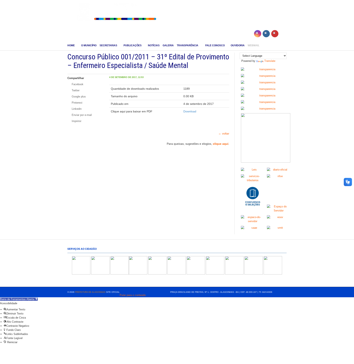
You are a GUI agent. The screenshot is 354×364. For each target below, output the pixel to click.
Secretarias (108, 45)
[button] (19, 299)
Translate (269, 60)
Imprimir (76, 121)
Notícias (154, 45)
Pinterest (76, 102)
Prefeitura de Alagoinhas (90, 292)
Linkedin (76, 108)
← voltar (223, 133)
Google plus (78, 96)
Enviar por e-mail (81, 114)
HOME (71, 45)
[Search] (285, 45)
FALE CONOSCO (215, 45)
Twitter (75, 90)
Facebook (77, 84)
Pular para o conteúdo (133, 295)
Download (189, 111)
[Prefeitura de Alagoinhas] (117, 12)
